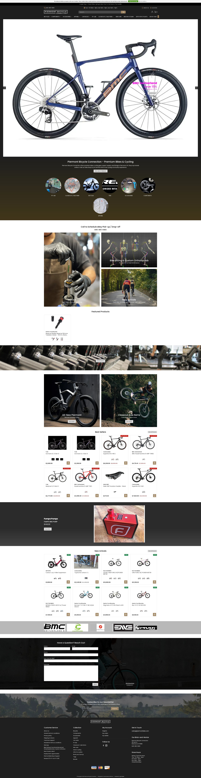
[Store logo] (56, 13)
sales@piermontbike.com (140, 723)
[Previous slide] (4, 84)
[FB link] (103, 737)
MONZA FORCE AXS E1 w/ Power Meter (56, 598)
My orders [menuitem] (105, 725)
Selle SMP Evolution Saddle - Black (114, 478)
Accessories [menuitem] (67, 16)
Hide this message (133, 1)
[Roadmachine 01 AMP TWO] (86, 467)
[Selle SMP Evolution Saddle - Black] (115, 467)
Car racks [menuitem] (76, 732)
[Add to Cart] (68, 455)
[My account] (152, 12)
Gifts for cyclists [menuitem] (77, 744)
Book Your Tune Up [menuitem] (155, 16)
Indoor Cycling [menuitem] (129, 16)
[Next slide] (196, 84)
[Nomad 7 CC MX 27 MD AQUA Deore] (86, 586)
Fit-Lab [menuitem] (94, 16)
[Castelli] (100, 619)
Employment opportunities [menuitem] (51, 745)
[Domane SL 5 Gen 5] (57, 435)
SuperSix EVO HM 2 (109, 445)
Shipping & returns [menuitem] (49, 730)
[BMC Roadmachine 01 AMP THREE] (144, 435)
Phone (46, 644)
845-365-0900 (50, 8)
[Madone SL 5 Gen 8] (57, 467)
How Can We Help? (49, 650)
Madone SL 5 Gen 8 (52, 478)
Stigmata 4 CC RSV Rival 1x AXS (113, 597)
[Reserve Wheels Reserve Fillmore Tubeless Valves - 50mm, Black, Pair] (57, 314)
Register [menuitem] (104, 723)
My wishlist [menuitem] (105, 727)
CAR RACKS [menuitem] (85, 16)
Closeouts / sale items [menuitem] (79, 737)
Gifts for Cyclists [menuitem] (141, 16)
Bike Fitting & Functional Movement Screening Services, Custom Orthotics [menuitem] (54, 740)
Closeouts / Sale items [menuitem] (105, 16)
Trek (47, 444)
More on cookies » (143, 1)
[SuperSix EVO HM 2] (115, 435)
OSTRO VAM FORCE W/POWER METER (113, 565)
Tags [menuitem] (74, 749)
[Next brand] (156, 619)
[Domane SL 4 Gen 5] (86, 435)
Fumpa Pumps (51, 510)
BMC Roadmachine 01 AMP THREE (143, 445)
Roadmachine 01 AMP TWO (83, 478)
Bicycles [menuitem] (46, 16)
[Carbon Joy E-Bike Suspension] (57, 554)
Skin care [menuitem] (75, 739)
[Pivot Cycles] (146, 619)
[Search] (123, 12)
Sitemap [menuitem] (46, 737)
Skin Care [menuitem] (118, 16)
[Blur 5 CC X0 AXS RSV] (144, 586)
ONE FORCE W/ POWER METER (141, 564)
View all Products (152, 424)
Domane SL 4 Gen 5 (81, 445)
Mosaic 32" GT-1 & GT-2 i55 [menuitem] (51, 750)
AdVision (111, 768)
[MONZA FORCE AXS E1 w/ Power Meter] (57, 586)
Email (74, 638)
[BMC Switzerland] (54, 619)
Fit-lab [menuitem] (75, 734)
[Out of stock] (154, 487)
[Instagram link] (106, 737)
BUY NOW (71, 413)
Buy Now (47, 521)
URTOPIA (48, 563)
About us (146, 7)
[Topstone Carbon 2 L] (86, 554)
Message (47, 656)
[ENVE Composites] (123, 619)
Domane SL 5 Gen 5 (52, 445)
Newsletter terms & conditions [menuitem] (52, 734)
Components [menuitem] (55, 16)
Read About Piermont (100, 163)
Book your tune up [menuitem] (78, 746)
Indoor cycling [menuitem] (77, 741)
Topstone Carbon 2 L (81, 564)
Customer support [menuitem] (49, 732)
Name (46, 638)
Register (114, 700)
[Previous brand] (45, 619)
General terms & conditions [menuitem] (52, 725)
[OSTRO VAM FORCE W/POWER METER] (115, 554)
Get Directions (130, 675)
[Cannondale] (77, 619)
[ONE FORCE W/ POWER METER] (144, 554)
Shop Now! (152, 93)
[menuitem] (152, 12)
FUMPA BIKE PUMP (50, 514)
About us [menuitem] (46, 723)
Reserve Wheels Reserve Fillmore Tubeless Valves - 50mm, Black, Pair (57, 326)
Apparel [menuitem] (76, 16)
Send (95, 676)
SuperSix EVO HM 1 (138, 478)
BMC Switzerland (137, 444)
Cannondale (106, 444)
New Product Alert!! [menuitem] (49, 743)
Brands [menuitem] (75, 751)
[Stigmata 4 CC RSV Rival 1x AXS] (115, 586)
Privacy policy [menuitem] (48, 727)
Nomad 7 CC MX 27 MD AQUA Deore (84, 598)
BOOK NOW (100, 353)
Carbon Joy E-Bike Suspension (56, 564)
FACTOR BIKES (107, 563)
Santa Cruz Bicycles (51, 323)
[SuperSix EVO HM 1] (144, 467)
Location (154, 7)
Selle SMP (106, 476)
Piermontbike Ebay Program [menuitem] (52, 748)
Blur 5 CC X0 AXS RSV (139, 597)
